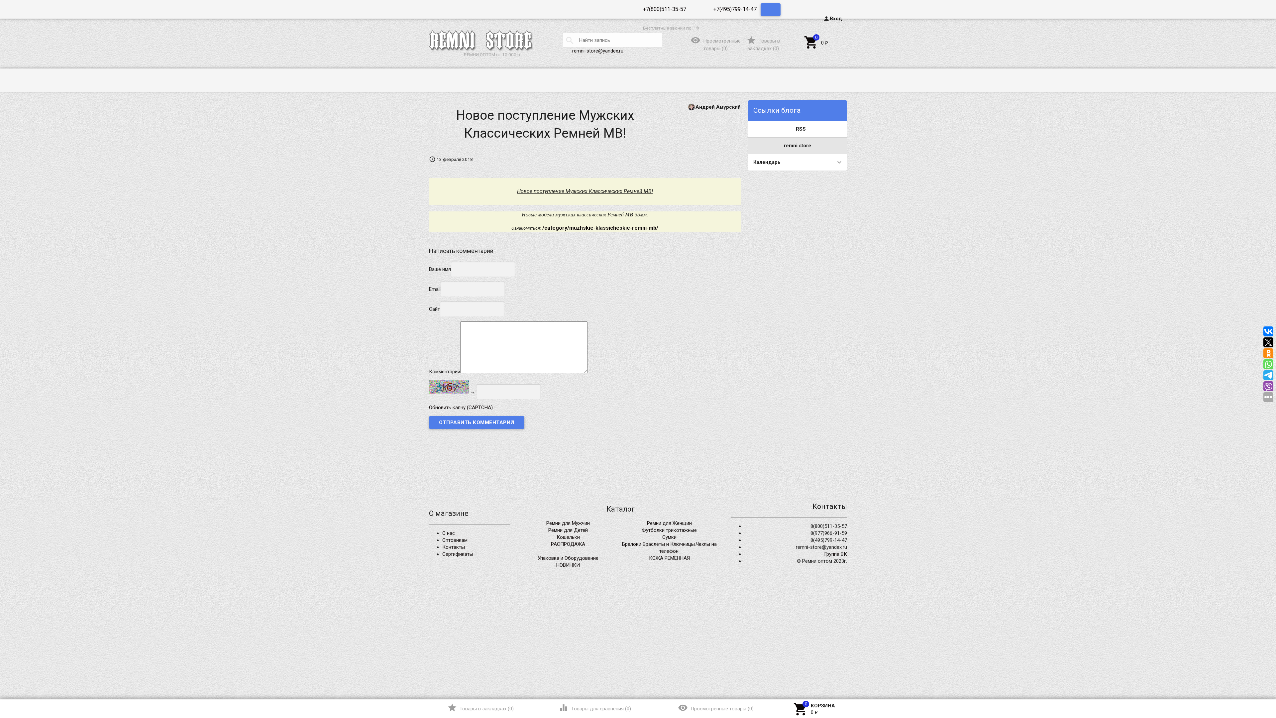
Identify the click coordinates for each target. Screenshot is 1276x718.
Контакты (453, 547)
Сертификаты (457, 554)
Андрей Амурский (718, 107)
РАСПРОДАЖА (568, 544)
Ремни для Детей (568, 530)
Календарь (767, 162)
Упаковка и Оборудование (568, 558)
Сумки (669, 537)
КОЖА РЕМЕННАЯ (669, 558)
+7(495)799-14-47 (735, 9)
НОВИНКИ (568, 565)
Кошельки (568, 537)
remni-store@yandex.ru (597, 51)
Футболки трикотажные (669, 530)
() (763, 45)
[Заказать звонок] (771, 9)
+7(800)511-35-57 (664, 9)
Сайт (434, 309)
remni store (797, 146)
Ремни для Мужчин (568, 523)
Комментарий (444, 372)
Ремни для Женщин (669, 523)
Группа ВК (835, 554)
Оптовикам (455, 540)
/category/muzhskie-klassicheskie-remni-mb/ (600, 228)
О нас (448, 533)
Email (435, 289)
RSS (801, 129)
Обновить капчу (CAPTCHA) (461, 408)
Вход (832, 18)
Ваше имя (440, 269)
